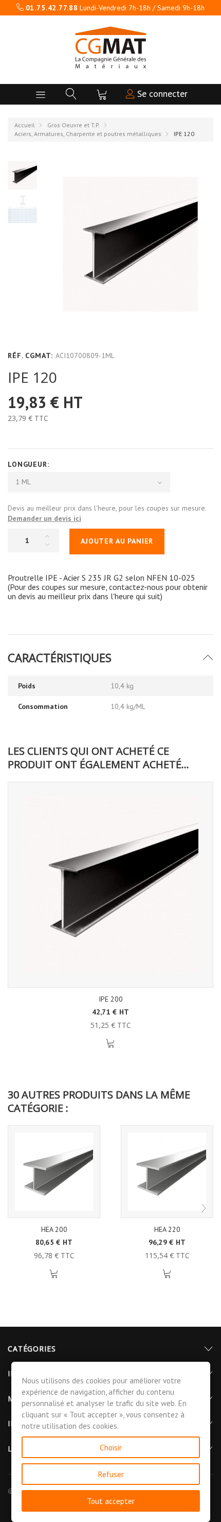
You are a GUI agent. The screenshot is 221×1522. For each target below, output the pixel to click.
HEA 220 (167, 1229)
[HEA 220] (167, 1171)
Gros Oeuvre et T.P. (73, 125)
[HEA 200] (54, 1171)
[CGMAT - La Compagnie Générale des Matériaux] (110, 47)
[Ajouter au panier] (110, 1043)
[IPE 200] (110, 885)
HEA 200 (54, 1229)
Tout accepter (111, 1501)
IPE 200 (111, 999)
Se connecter (161, 93)
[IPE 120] (22, 175)
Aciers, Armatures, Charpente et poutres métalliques (87, 134)
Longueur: (29, 464)
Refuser (111, 1474)
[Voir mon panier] (101, 94)
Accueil (24, 125)
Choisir (111, 1447)
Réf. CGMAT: (30, 355)
